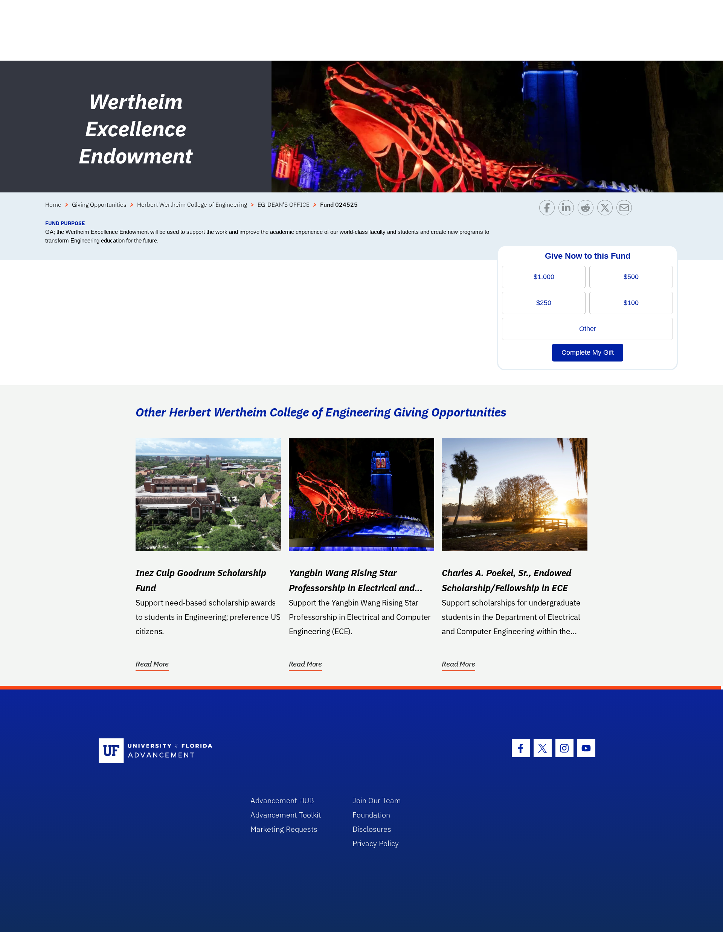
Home (53, 204)
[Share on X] (606, 209)
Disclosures (371, 829)
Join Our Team (376, 800)
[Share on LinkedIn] (568, 209)
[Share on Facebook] (548, 209)
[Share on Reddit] (587, 209)
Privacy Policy (375, 843)
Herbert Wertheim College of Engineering (192, 204)
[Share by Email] (626, 209)
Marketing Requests (283, 829)
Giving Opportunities (99, 204)
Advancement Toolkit (285, 815)
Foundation (371, 815)
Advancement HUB (282, 800)
